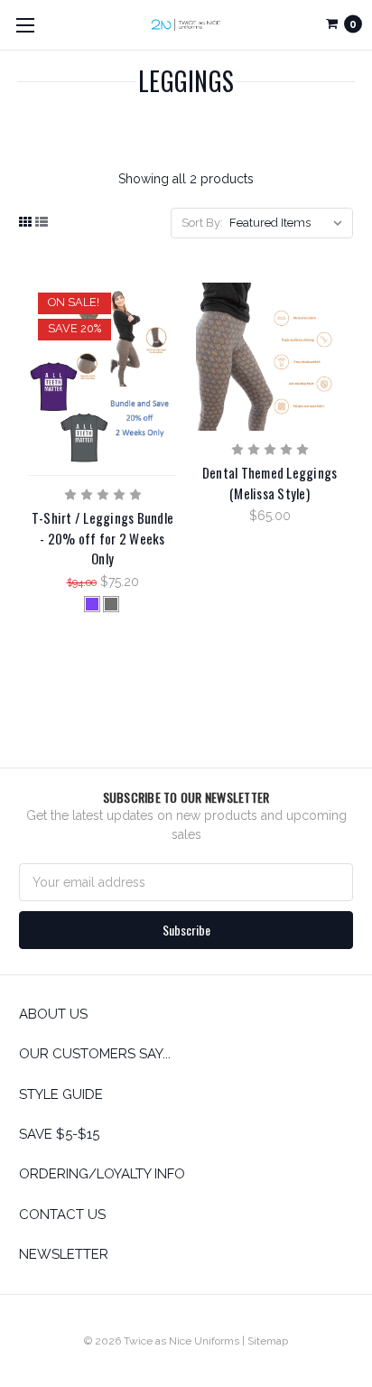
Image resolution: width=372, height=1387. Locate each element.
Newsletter (63, 1254)
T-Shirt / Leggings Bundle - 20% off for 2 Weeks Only (102, 537)
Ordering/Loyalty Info (102, 1174)
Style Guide (61, 1094)
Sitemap (267, 1341)
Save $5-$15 (59, 1134)
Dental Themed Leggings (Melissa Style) (270, 482)
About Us (53, 1014)
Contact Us (62, 1214)
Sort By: (202, 222)
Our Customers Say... (95, 1054)
